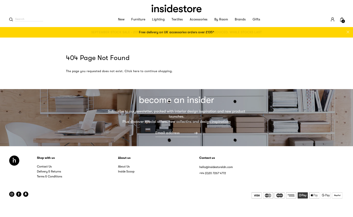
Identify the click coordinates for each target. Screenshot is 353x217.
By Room (221, 19)
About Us (124, 166)
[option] (176, 32)
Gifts (256, 19)
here (136, 71)
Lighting (158, 19)
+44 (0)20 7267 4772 (212, 173)
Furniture (138, 19)
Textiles (177, 19)
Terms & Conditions (49, 176)
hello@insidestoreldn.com (216, 167)
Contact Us (44, 166)
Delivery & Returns (49, 171)
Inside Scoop (126, 171)
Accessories (199, 19)
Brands (240, 19)
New (121, 19)
